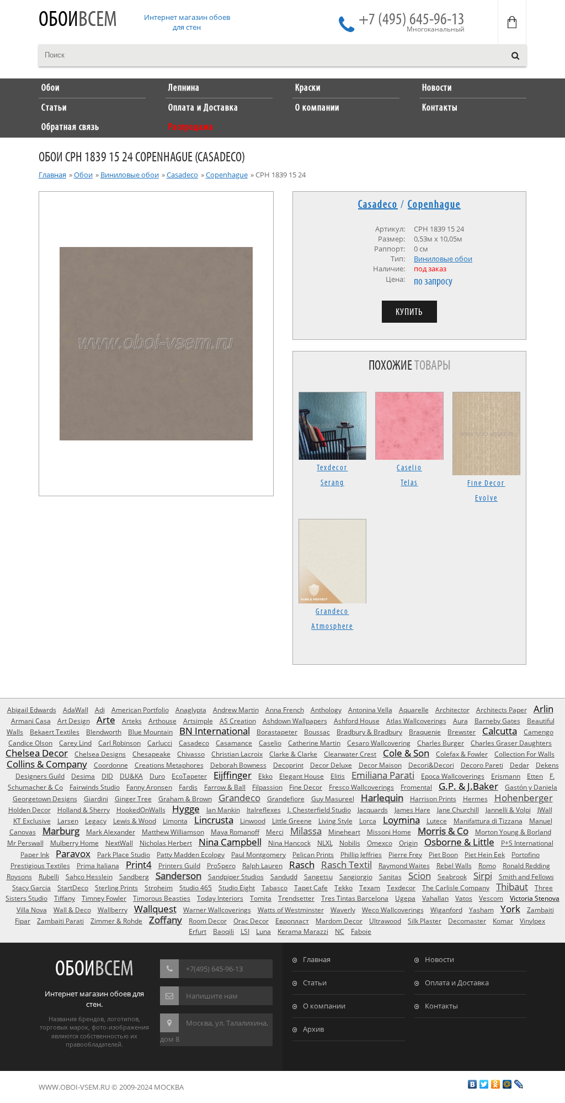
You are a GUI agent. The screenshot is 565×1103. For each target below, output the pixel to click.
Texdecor (332, 468)
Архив (313, 1029)
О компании (324, 1006)
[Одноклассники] (496, 1084)
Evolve (486, 498)
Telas (409, 483)
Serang (332, 483)
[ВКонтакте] (472, 1084)
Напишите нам (212, 996)
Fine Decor (486, 483)
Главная (52, 175)
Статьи (315, 983)
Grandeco (332, 611)
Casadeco (182, 175)
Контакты (441, 1006)
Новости (439, 959)
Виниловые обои (129, 175)
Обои (78, 20)
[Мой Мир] (507, 1084)
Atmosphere (332, 626)
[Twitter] (484, 1084)
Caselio (409, 468)
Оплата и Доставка (457, 983)
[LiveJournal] (519, 1084)
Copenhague (227, 175)
